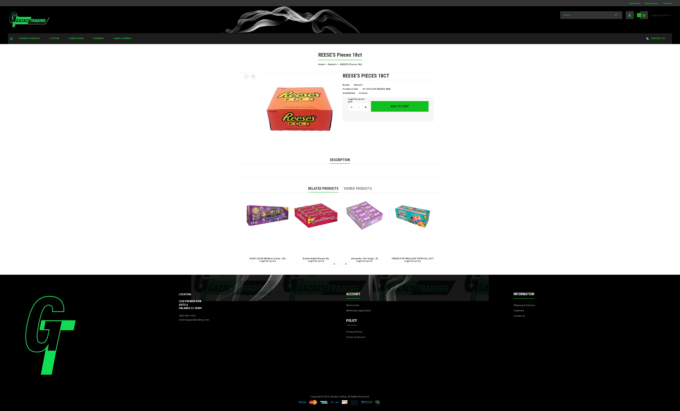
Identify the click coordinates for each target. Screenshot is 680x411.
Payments (519, 310)
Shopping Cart (651, 3)
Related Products (323, 188)
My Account (634, 3)
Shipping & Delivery (524, 305)
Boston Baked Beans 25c (316, 258)
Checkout (667, 3)
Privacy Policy (354, 331)
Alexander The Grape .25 (364, 258)
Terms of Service (355, 337)
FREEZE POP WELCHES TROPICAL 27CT (413, 258)
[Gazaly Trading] (29, 26)
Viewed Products (358, 188)
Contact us (519, 316)
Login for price (660, 15)
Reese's (358, 85)
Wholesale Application (358, 310)
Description (340, 160)
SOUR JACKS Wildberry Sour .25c (268, 258)
